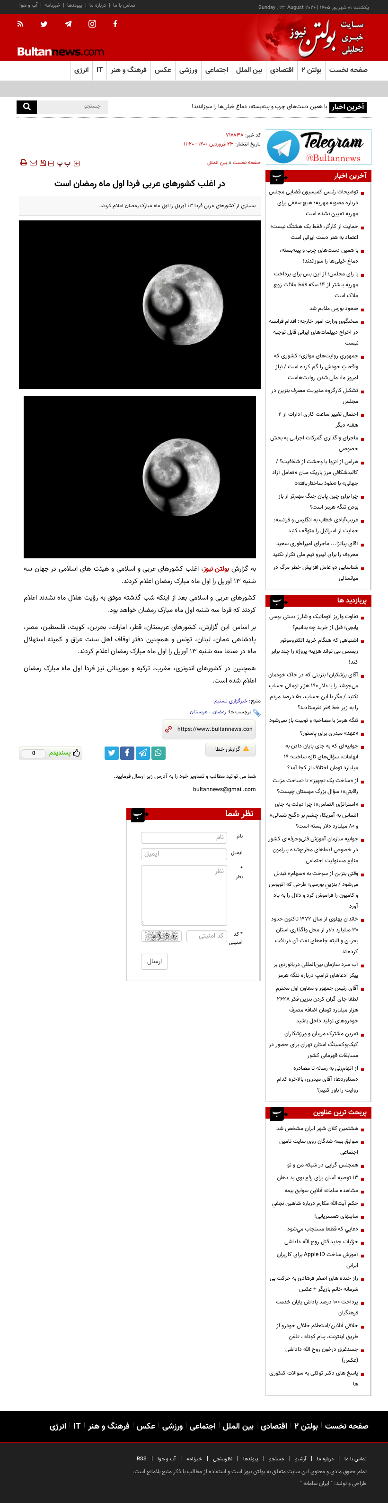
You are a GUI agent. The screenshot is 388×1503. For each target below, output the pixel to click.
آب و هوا (28, 5)
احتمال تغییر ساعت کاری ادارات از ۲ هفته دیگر (318, 419)
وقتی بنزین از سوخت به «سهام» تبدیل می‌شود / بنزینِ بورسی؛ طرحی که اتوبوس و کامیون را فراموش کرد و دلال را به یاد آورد (313, 890)
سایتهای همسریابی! (336, 1216)
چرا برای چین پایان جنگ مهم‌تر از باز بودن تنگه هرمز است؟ (318, 501)
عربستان (199, 712)
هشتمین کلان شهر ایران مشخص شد (317, 1128)
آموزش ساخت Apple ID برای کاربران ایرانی (317, 1260)
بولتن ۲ (311, 70)
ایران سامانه (316, 1483)
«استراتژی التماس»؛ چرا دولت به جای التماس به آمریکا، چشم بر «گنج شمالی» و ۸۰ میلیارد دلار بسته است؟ (314, 815)
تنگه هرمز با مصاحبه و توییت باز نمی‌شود (313, 720)
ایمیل (237, 853)
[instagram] (92, 25)
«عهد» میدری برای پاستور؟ (329, 733)
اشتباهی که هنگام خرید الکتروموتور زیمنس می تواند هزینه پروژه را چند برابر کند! (314, 651)
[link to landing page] (324, 37)
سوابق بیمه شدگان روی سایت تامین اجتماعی (318, 1147)
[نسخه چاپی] (23, 162)
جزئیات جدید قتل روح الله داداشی (321, 1242)
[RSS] (23, 25)
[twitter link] (112, 753)
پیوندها (74, 5)
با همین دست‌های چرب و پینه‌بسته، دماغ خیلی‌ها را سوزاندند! (259, 106)
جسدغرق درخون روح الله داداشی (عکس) (321, 1355)
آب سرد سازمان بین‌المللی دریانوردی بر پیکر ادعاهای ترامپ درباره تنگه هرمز (315, 970)
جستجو (276, 1459)
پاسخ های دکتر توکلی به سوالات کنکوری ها (313, 1378)
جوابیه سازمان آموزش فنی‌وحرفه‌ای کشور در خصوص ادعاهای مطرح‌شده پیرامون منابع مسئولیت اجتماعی (313, 850)
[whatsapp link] (158, 753)
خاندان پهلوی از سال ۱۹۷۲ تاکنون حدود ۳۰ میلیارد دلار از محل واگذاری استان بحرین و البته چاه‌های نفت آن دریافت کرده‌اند (314, 935)
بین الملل (217, 163)
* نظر (239, 873)
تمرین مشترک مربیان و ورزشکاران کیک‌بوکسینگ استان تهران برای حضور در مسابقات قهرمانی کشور (313, 1044)
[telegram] (68, 24)
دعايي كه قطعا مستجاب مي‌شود (322, 1229)
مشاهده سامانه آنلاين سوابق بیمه (321, 1190)
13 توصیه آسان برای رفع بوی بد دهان (317, 1178)
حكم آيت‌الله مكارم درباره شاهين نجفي (315, 1203)
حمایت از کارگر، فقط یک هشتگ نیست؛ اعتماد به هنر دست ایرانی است (314, 232)
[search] (27, 107)
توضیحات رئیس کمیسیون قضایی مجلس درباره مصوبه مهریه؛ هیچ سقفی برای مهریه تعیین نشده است (313, 203)
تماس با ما (124, 5)
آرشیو (300, 1459)
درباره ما (97, 5)
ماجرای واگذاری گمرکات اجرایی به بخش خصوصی (314, 443)
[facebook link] (127, 753)
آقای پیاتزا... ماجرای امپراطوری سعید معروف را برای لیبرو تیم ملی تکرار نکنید (315, 549)
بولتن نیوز (216, 569)
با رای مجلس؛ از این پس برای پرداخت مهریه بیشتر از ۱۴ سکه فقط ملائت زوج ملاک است (315, 285)
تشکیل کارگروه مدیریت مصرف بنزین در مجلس (314, 396)
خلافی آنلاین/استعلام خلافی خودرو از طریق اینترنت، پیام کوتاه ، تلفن (317, 1331)
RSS (142, 1459)
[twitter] (44, 25)
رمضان (219, 712)
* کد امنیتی (236, 938)
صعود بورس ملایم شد (333, 308)
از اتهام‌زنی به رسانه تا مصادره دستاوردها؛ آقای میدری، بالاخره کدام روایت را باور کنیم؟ (317, 1079)
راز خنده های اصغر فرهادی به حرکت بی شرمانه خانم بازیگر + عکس (314, 1283)
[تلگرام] (318, 146)
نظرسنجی (222, 1459)
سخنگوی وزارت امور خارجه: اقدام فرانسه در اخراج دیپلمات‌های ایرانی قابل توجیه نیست (313, 332)
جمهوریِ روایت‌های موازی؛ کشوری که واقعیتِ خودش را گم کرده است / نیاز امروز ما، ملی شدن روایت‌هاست (316, 367)
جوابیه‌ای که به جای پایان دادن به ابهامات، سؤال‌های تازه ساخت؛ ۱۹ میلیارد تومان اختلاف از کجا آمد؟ (321, 757)
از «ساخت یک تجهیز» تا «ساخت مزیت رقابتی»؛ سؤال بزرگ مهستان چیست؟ (315, 786)
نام (240, 836)
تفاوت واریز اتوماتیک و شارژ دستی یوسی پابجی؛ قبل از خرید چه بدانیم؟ (313, 622)
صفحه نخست (348, 70)
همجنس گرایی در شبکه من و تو (322, 1165)
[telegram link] (143, 753)
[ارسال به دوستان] (33, 162)
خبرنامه (52, 5)
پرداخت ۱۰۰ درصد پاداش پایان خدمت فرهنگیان (317, 1307)
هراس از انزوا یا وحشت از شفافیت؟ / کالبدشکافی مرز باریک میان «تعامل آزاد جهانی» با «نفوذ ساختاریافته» (315, 472)
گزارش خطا (227, 749)
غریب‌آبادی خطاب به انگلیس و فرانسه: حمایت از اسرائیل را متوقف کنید (315, 525)
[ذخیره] (42, 162)
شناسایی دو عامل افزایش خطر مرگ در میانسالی (315, 573)
